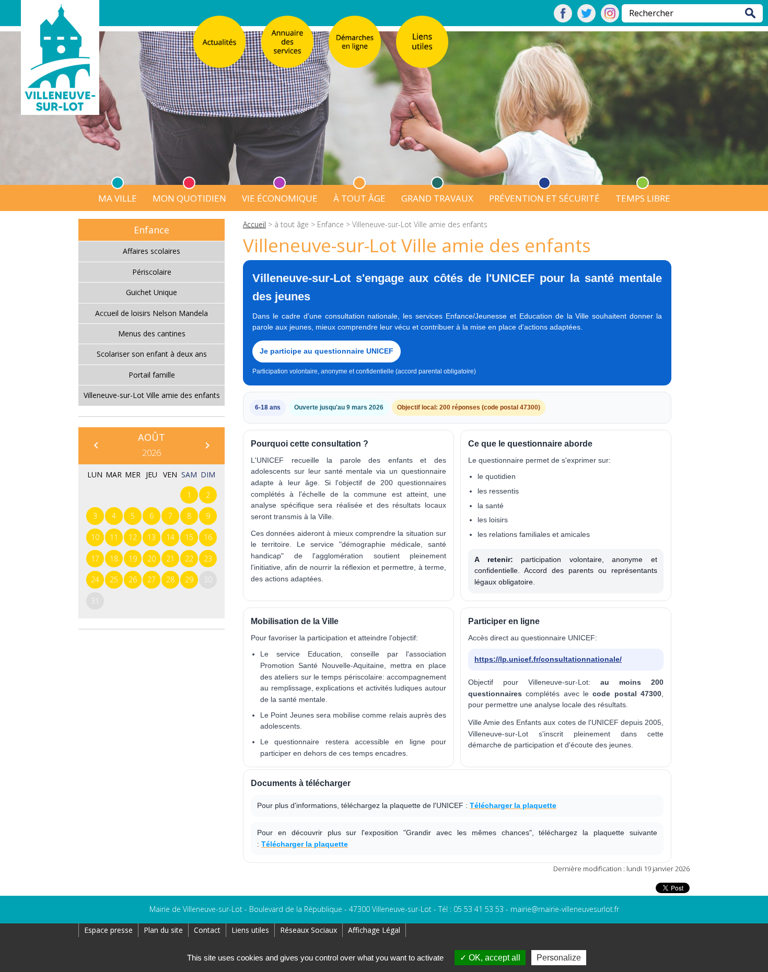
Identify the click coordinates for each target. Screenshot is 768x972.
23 (208, 559)
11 (114, 537)
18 (114, 559)
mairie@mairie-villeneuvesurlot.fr (564, 909)
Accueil (254, 224)
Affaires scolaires (151, 251)
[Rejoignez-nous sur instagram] (610, 19)
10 (95, 537)
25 (114, 579)
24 (95, 579)
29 (189, 579)
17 (95, 559)
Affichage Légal (374, 930)
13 (151, 537)
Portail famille (152, 375)
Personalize (559, 957)
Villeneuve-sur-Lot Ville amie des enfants (152, 395)
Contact (207, 930)
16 (208, 537)
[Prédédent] (95, 445)
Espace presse (108, 930)
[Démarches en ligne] (355, 42)
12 (133, 537)
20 (151, 559)
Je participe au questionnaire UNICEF (326, 351)
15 (189, 537)
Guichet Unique (151, 292)
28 (170, 579)
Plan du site (163, 930)
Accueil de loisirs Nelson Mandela (151, 313)
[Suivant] (207, 445)
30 (208, 579)
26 (133, 579)
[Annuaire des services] (287, 42)
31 (95, 601)
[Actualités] (219, 42)
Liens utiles (250, 930)
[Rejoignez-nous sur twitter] (586, 19)
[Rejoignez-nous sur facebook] (563, 19)
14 (170, 537)
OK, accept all (493, 957)
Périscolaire (151, 272)
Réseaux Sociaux (308, 930)
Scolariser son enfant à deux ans (152, 354)
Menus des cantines (151, 333)
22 (189, 559)
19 (133, 559)
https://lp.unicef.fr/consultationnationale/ (548, 659)
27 (151, 579)
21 (170, 559)
